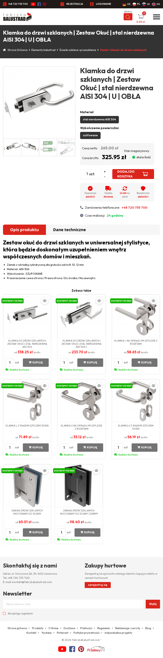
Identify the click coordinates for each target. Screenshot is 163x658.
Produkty (37, 628)
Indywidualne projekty (118, 633)
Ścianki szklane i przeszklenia (77, 50)
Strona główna (17, 628)
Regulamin (103, 628)
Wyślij (153, 604)
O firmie (53, 628)
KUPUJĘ (37, 362)
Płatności (86, 628)
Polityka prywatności (87, 633)
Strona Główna (17, 50)
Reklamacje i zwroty (127, 628)
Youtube (47, 633)
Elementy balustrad (43, 50)
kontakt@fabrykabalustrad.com (32, 582)
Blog (148, 628)
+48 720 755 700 (18, 3)
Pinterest (62, 633)
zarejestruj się (97, 585)
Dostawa (69, 628)
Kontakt (31, 633)
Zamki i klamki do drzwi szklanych (123, 50)
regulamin (27, 613)
